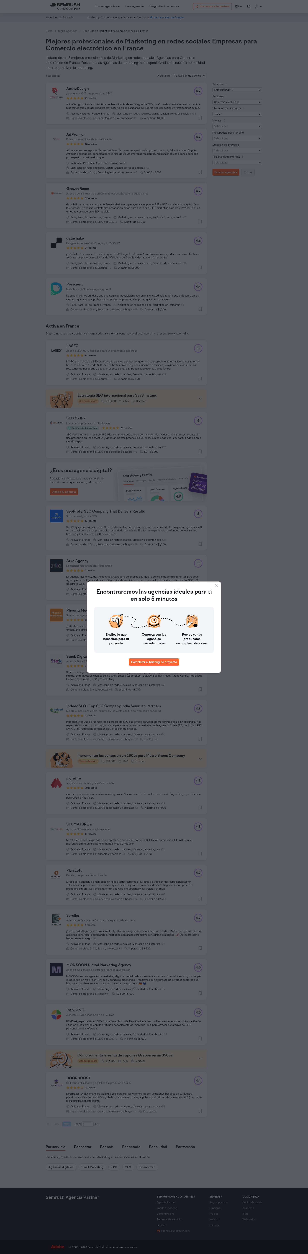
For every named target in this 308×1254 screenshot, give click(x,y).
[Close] (216, 585)
